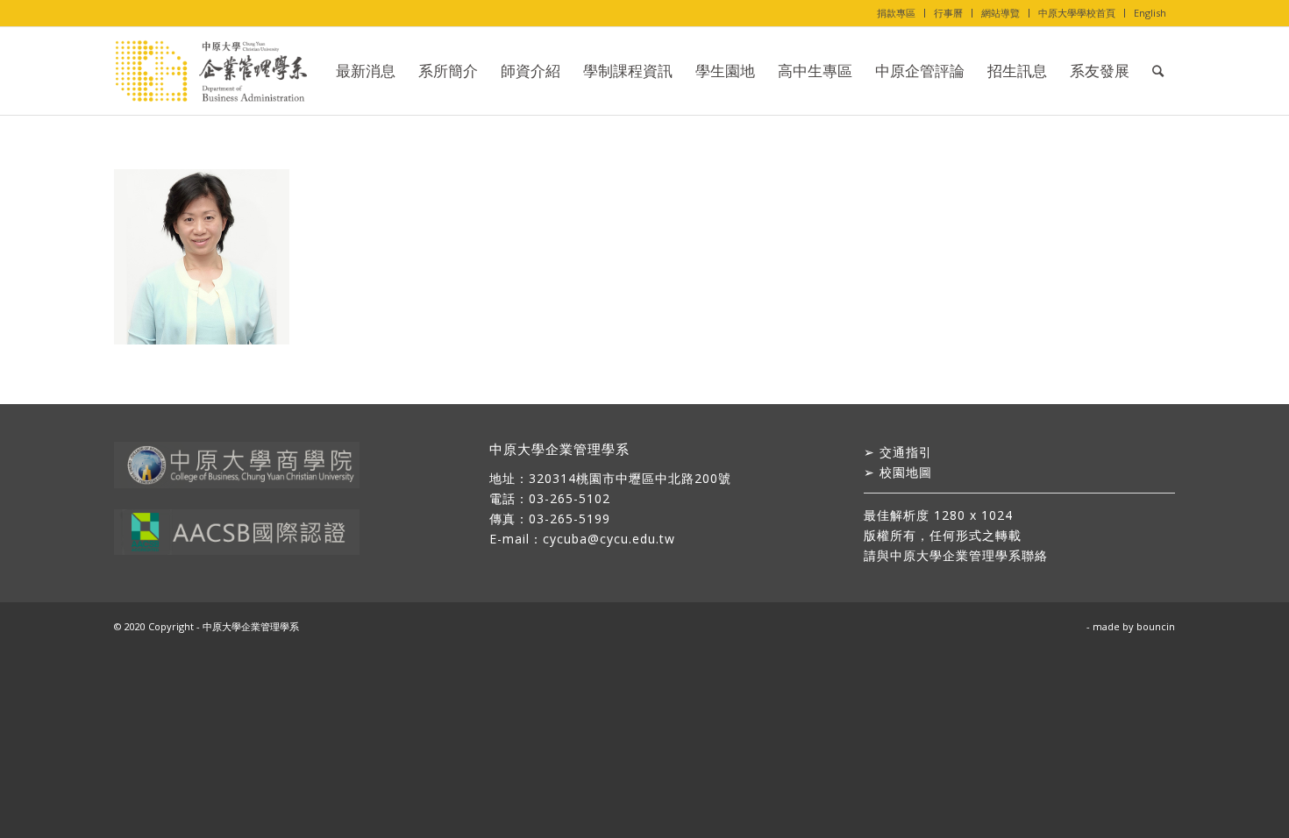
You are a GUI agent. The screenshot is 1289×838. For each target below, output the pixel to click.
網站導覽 (1000, 12)
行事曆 (948, 12)
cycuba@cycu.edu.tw (609, 538)
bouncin (1155, 626)
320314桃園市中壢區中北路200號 (630, 478)
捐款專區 (896, 12)
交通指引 (906, 452)
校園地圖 (906, 472)
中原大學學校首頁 (1076, 12)
